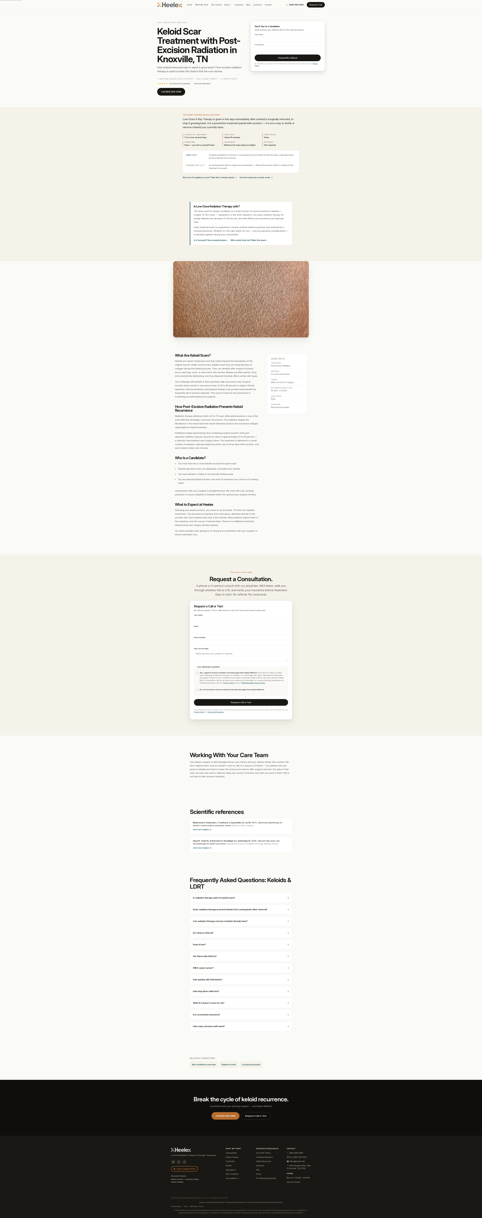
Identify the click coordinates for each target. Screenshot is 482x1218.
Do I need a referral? (241, 932)
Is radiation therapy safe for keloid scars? (241, 897)
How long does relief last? (241, 991)
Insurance (239, 5)
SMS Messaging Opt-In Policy (253, 683)
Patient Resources (263, 1161)
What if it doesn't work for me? (241, 1002)
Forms (258, 1174)
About (227, 5)
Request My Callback (287, 58)
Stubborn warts (229, 1064)
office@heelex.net (297, 1161)
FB (173, 1162)
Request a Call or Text (241, 702)
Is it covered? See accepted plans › (211, 240)
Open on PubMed (201, 830)
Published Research (264, 1157)
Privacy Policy (228, 683)
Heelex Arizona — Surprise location (185, 1179)
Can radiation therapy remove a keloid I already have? (241, 921)
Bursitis (229, 1165)
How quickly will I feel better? (241, 979)
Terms (185, 1206)
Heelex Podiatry (177, 1182)
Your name (198, 615)
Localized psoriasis (251, 1064)
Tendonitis (230, 1161)
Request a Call (315, 5)
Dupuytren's (231, 1170)
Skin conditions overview (204, 1064)
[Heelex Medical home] (169, 4)
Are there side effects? (241, 956)
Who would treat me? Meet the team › (249, 240)
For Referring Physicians (266, 1178)
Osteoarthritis (231, 1153)
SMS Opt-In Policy (196, 1206)
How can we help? (201, 649)
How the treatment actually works (255, 177)
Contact (268, 5)
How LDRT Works (263, 1153)
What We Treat (201, 5)
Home (189, 5)
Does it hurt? (241, 944)
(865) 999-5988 (296, 5)
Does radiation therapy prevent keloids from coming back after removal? (241, 909)
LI (178, 1162)
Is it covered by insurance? (241, 1014)
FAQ (258, 1170)
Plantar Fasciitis (232, 1157)
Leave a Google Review (186, 1169)
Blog (248, 5)
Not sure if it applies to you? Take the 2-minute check (208, 177)
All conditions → (232, 1178)
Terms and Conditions (216, 712)
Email (196, 626)
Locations (257, 5)
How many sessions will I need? (241, 1026)
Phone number (200, 637)
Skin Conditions (232, 1174)
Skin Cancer (216, 5)
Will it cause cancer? (241, 967)
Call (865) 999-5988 (171, 91)
